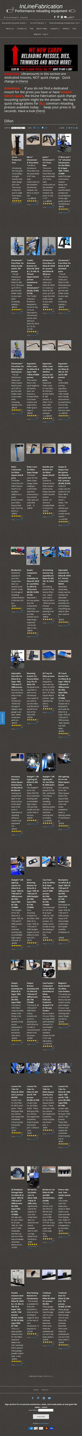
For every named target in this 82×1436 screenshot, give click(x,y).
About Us (45, 1390)
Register (37, 34)
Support (55, 29)
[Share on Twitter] (69, 128)
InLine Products (38, 23)
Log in (45, 34)
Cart (74, 29)
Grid (38, 128)
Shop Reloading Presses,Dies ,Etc (64, 23)
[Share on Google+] (74, 128)
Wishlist (70, 18)
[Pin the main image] (72, 128)
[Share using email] (77, 128)
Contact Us (22, 29)
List (46, 128)
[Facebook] (54, 17)
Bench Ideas (42, 29)
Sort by (7, 128)
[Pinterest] (58, 17)
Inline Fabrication (43, 1423)
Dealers (66, 29)
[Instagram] (61, 17)
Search (36, 1390)
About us (10, 29)
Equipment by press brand (14, 23)
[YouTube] (65, 17)
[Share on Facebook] (67, 128)
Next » (51, 1376)
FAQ (31, 29)
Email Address (33, 1410)
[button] (2, 718)
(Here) (23, 81)
